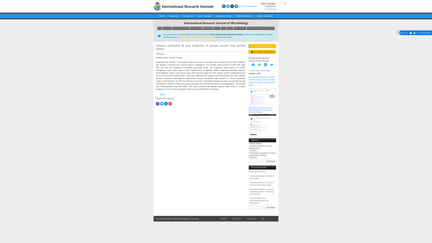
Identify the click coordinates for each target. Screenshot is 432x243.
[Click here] (224, 6)
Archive (223, 28)
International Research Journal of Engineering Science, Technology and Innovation (262, 191)
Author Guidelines (265, 16)
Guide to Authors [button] (239, 28)
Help (263, 218)
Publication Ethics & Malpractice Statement (260, 28)
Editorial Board (207, 28)
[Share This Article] (253, 65)
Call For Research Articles (181, 28)
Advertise (224, 218)
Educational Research (258, 172)
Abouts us (174, 16)
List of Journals (204, 16)
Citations (230, 28)
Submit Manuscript (244, 16)
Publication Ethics (223, 16)
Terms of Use (237, 218)
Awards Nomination (262, 46)
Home (161, 16)
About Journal (167, 28)
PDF (164, 94)
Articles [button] (215, 28)
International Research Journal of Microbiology (262, 177)
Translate (273, 9)
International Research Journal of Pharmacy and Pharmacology (262, 184)
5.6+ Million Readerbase (263, 52)
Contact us (188, 16)
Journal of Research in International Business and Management (259, 200)
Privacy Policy (251, 218)
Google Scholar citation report (259, 70)
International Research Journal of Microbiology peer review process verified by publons (261, 110)
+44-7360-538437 (248, 6)
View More (270, 161)
